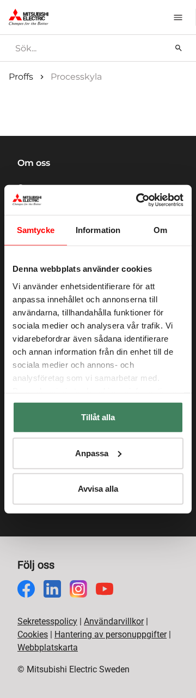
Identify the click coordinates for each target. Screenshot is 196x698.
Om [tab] (160, 230)
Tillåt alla (98, 417)
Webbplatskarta (47, 647)
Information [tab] (98, 230)
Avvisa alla (98, 488)
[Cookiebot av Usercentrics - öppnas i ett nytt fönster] (138, 200)
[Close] (187, 7)
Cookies (32, 634)
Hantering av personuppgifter (110, 634)
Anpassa (91, 452)
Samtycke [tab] (35, 230)
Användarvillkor (114, 621)
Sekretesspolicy (47, 621)
